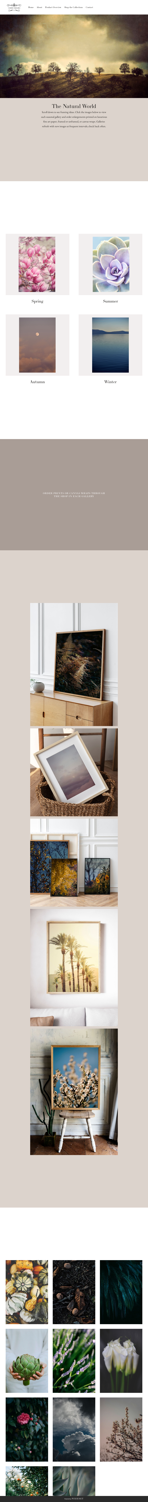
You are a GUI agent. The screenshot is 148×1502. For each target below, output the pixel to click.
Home (31, 7)
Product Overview (53, 7)
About (39, 7)
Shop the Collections (73, 7)
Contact (89, 7)
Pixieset (78, 1498)
